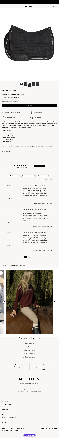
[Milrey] (29, 6)
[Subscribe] (41, 396)
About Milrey (5, 409)
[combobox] (28, 176)
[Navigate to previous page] (22, 257)
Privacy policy (12, 428)
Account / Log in (6, 420)
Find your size (6, 151)
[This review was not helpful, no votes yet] (50, 203)
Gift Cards (4, 422)
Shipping (8, 101)
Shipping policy (5, 430)
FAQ (3, 414)
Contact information (14, 430)
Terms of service (20, 428)
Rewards (4, 407)
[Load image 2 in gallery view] (25, 84)
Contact (4, 412)
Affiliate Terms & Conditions (9, 417)
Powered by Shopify (53, 428)
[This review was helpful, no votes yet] (47, 203)
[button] (53, 6)
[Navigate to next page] (36, 257)
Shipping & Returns (6, 404)
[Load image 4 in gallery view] (33, 84)
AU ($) (22, 430)
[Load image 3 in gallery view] (29, 84)
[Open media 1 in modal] (29, 44)
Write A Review (39, 166)
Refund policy (5, 428)
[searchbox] (12, 176)
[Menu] (3, 6)
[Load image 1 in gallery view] (21, 84)
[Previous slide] (4, 301)
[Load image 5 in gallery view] (37, 84)
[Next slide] (54, 301)
